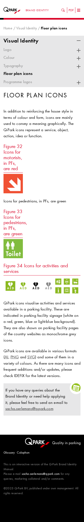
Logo (7, 49)
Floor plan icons (18, 73)
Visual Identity (26, 28)
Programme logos (18, 81)
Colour (9, 57)
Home (8, 28)
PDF (71, 10)
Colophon (23, 452)
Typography (13, 65)
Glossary (9, 452)
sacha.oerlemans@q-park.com (29, 408)
